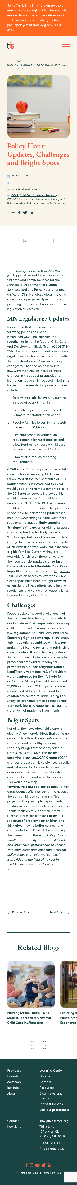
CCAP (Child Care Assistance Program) (34, 195)
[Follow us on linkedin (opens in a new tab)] (49, 1165)
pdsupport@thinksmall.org (26, 25)
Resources (46, 1088)
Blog (10, 65)
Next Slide (44, 1045)
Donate (44, 1076)
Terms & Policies (51, 1173)
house (11, 385)
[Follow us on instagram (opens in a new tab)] (31, 1165)
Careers (45, 1082)
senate (34, 385)
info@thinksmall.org (53, 1121)
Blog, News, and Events (51, 1096)
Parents (12, 1076)
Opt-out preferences (54, 1110)
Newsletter (15, 1127)
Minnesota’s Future (27, 864)
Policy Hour (59, 203)
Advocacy (14, 1082)
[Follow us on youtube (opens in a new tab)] (37, 1165)
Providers (14, 1070)
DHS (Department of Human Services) (29, 203)
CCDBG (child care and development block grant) (36, 199)
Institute (13, 1088)
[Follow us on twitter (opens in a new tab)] (44, 1165)
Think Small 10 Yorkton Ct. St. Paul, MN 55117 (52, 1131)
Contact (13, 1121)
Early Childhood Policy (24, 65)
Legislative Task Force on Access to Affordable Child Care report (38, 576)
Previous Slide (32, 1045)
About (11, 1093)
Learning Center (51, 1070)
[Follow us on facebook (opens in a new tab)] (27, 1165)
